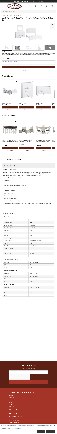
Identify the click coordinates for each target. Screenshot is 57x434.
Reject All (51, 431)
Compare (11, 109)
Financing (11, 404)
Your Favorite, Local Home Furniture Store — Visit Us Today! (28, 1)
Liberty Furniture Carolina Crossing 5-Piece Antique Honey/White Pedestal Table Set (43, 141)
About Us (11, 402)
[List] (35, 6)
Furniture (3, 15)
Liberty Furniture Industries (12, 61)
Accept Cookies (41, 431)
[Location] (41, 6)
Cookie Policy (18, 428)
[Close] (54, 425)
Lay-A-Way (11, 406)
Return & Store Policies (14, 409)
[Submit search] (53, 11)
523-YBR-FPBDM (8, 63)
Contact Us (11, 408)
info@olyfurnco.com (16, 422)
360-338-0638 (16, 420)
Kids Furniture (9, 15)
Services (11, 401)
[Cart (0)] (52, 6)
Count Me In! (28, 382)
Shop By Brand (12, 399)
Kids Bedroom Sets (17, 15)
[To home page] (14, 6)
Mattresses (11, 397)
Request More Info (29, 70)
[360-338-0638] (46, 6)
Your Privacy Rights (6, 431)
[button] (4, 6)
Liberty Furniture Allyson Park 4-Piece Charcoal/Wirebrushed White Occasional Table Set (10, 141)
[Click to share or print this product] (52, 24)
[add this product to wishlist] (52, 27)
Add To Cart (28, 67)
